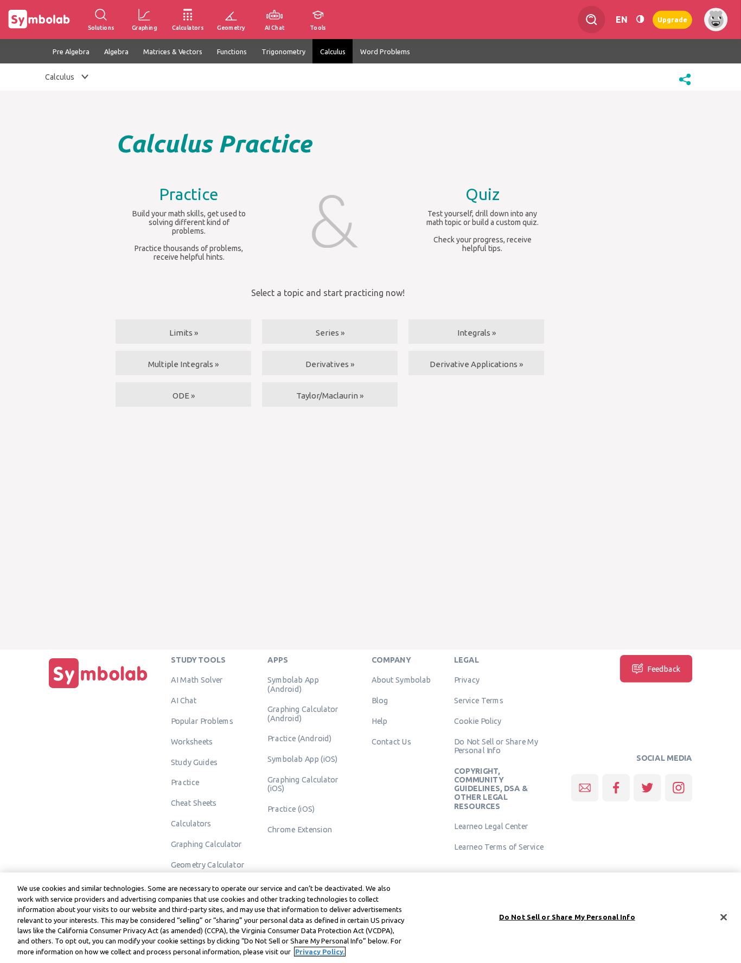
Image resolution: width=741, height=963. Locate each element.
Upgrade (672, 19)
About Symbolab (401, 679)
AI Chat (184, 700)
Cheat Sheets (194, 802)
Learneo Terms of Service (499, 846)
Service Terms (478, 700)
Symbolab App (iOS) (302, 758)
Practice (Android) (299, 738)
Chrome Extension (299, 829)
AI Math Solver (196, 679)
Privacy (467, 679)
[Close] (724, 917)
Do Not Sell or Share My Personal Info (496, 745)
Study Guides (194, 761)
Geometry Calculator (207, 864)
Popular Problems (202, 720)
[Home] (98, 688)
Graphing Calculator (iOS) (302, 783)
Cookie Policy (477, 720)
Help (379, 720)
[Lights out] (640, 19)
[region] (370, 917)
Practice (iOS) (291, 808)
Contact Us (391, 741)
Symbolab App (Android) (292, 683)
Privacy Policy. (319, 951)
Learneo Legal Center (491, 825)
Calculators (191, 823)
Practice (185, 782)
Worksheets (192, 741)
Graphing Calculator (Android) (302, 713)
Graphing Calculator (206, 843)
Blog (380, 700)
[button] (684, 86)
